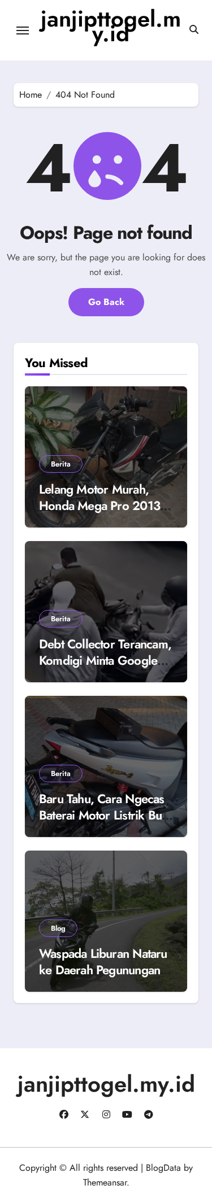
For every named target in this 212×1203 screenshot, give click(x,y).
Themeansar (105, 1182)
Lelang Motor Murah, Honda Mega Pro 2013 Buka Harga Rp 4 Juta (99, 505)
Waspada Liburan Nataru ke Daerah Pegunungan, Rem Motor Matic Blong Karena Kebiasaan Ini (103, 977)
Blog (58, 928)
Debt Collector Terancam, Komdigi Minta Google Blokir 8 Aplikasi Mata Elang (105, 668)
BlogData (163, 1167)
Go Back (106, 301)
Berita (61, 464)
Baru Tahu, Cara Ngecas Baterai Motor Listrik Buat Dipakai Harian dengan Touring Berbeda (104, 823)
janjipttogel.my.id (111, 26)
